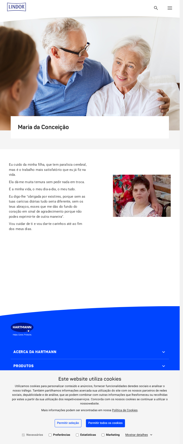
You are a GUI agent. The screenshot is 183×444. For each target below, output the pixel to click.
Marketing (113, 435)
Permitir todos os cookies (105, 423)
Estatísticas (88, 435)
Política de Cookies (124, 410)
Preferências (61, 435)
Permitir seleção (68, 423)
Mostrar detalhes (136, 435)
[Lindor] (16, 8)
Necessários (34, 435)
